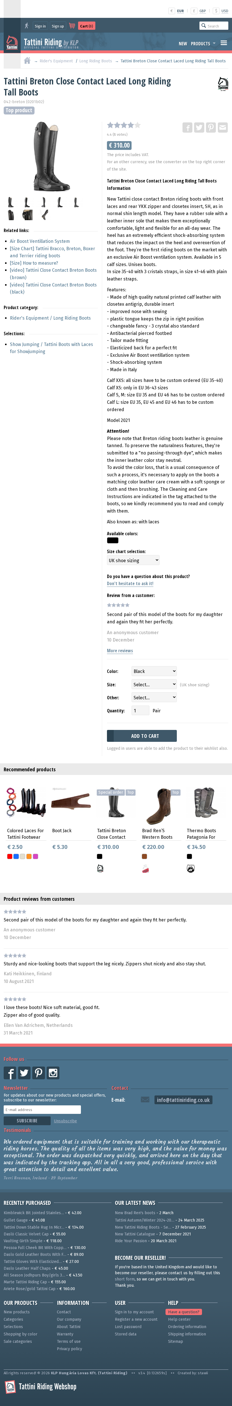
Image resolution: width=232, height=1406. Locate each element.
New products (17, 1312)
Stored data (125, 1334)
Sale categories (18, 1341)
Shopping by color (20, 1334)
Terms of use (69, 1341)
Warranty (65, 1334)
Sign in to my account (134, 1312)
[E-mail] (223, 127)
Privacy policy (69, 1348)
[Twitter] (199, 127)
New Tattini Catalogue (135, 1234)
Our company (69, 1319)
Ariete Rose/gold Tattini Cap (29, 1288)
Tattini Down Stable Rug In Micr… (34, 1227)
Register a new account (136, 1319)
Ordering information (187, 1326)
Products (200, 44)
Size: (111, 684)
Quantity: (116, 711)
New (183, 44)
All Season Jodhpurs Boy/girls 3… (34, 1275)
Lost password (128, 1326)
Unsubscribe (65, 1121)
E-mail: (118, 1100)
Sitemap (175, 1341)
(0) (86, 26)
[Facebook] (187, 127)
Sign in (40, 26)
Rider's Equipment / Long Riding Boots (50, 318)
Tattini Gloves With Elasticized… (33, 1261)
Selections (13, 1326)
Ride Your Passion (131, 1241)
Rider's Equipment (56, 61)
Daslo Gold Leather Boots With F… (35, 1254)
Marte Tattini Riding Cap (25, 1282)
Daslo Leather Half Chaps (27, 1268)
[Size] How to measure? (34, 263)
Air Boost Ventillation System (40, 241)
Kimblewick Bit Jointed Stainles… (34, 1212)
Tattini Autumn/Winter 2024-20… (144, 1220)
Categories (13, 1319)
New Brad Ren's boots (135, 1212)
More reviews (120, 650)
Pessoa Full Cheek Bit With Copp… (35, 1247)
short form (125, 1279)
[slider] (124, 125)
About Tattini (68, 1326)
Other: (113, 697)
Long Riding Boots (95, 61)
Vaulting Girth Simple (23, 1241)
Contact (119, 1087)
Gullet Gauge (16, 1220)
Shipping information (187, 1334)
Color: (112, 671)
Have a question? (183, 1312)
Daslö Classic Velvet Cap (26, 1234)
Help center (179, 1319)
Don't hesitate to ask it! (130, 583)
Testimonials (17, 1129)
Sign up (58, 26)
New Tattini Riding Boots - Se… (143, 1227)
